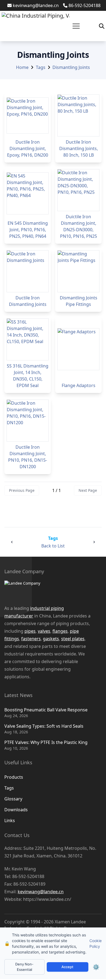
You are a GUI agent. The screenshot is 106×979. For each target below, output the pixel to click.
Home (22, 67)
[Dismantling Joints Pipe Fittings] (78, 271)
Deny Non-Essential (24, 967)
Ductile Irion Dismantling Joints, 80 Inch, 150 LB (78, 148)
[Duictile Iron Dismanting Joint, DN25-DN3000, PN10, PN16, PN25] (78, 190)
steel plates (73, 639)
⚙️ (96, 967)
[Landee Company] (47, 590)
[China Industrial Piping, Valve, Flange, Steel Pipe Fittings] (36, 26)
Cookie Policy (95, 943)
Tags (40, 67)
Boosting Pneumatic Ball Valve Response (46, 710)
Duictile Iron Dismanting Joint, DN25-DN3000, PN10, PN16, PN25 (78, 226)
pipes (30, 631)
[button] (76, 26)
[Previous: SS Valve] (12, 542)
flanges (60, 631)
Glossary (13, 799)
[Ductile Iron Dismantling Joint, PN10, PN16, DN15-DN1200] (28, 421)
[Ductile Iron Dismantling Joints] (28, 271)
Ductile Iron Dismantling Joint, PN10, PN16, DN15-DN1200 (27, 457)
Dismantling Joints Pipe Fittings (78, 301)
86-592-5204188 (84, 5)
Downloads (16, 810)
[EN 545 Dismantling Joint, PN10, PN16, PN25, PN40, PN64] (28, 193)
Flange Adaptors (78, 385)
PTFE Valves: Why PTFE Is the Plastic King (46, 742)
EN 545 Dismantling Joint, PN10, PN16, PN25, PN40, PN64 (28, 229)
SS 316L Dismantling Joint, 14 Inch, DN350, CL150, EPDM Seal (27, 375)
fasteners (31, 639)
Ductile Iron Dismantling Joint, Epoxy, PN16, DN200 (27, 148)
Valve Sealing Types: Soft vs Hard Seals (43, 726)
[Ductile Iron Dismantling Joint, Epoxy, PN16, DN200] (28, 115)
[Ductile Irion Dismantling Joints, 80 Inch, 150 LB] (78, 115)
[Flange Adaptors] (78, 349)
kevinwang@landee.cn (36, 5)
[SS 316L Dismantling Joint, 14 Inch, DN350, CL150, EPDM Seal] (28, 339)
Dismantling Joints (71, 67)
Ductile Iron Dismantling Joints (27, 301)
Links (9, 820)
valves (44, 631)
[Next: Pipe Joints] (94, 542)
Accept (67, 967)
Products (13, 777)
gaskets (51, 639)
